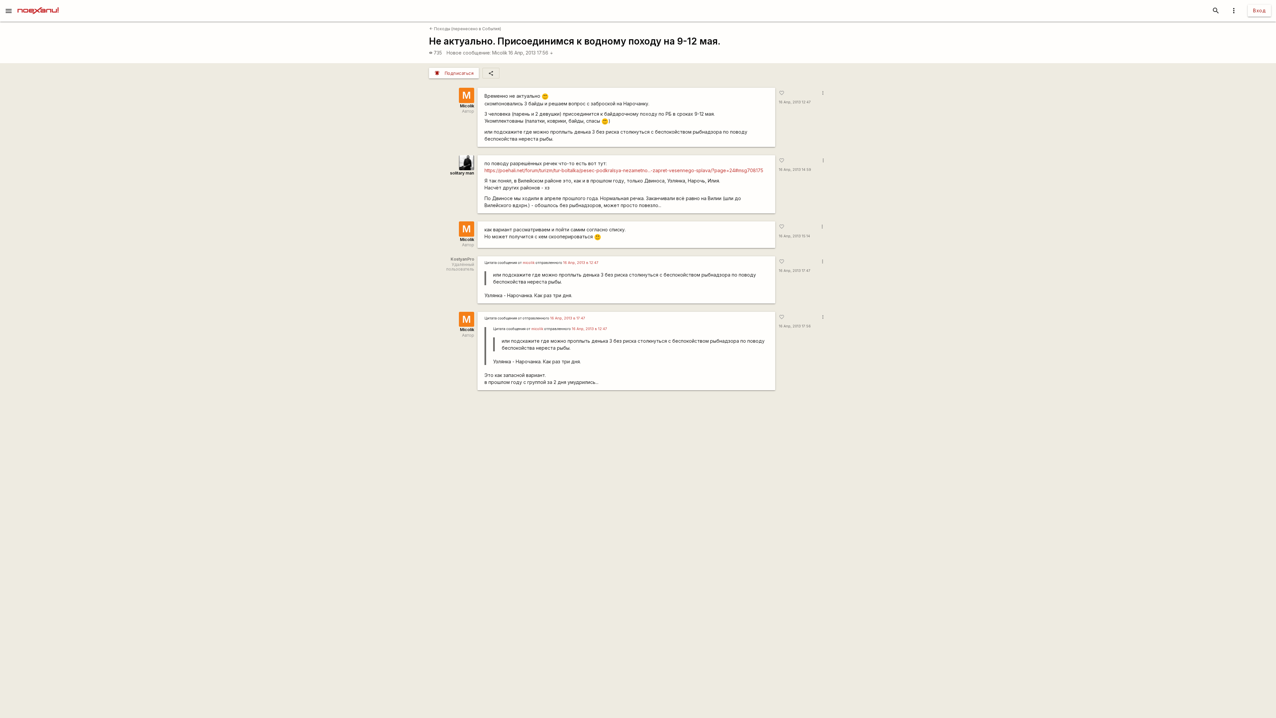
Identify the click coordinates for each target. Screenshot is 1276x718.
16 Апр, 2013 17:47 (794, 271)
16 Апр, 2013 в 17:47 (567, 318)
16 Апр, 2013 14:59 (795, 170)
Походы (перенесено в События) (465, 28)
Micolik (499, 53)
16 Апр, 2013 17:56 (530, 53)
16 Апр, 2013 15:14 (794, 236)
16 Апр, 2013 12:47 (795, 102)
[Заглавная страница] (38, 4)
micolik (529, 263)
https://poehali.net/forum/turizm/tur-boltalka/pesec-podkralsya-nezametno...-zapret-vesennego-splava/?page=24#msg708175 (623, 170)
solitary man (462, 173)
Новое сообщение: (469, 53)
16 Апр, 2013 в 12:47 (580, 263)
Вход (1259, 10)
